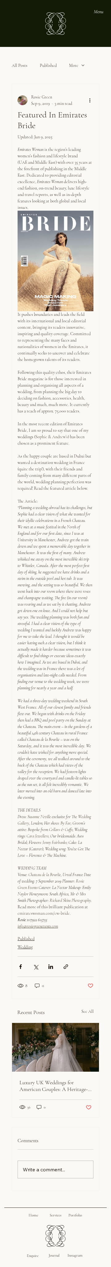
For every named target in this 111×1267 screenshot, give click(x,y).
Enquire (33, 1255)
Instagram (75, 1255)
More (73, 65)
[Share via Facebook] (20, 967)
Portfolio (75, 1215)
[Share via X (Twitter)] (36, 967)
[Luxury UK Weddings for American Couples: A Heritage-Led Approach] (55, 1047)
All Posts (19, 65)
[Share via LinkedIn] (51, 967)
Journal (54, 1255)
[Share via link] (66, 967)
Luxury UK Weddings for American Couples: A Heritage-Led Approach (53, 1086)
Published (48, 65)
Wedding (25, 947)
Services (55, 1215)
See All (87, 1011)
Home (33, 1215)
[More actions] (89, 100)
